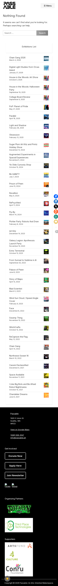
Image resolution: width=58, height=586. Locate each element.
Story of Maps (16, 279)
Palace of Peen (16, 269)
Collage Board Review (19, 97)
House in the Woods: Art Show (23, 77)
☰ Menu (48, 5)
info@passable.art (18, 438)
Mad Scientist (15, 288)
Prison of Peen (16, 183)
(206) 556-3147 (17, 435)
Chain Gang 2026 (17, 57)
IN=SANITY (14, 174)
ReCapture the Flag (18, 337)
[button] (56, 196)
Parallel (12, 116)
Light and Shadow (17, 125)
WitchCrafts (14, 327)
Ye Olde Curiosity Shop (20, 164)
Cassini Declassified (18, 365)
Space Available (16, 374)
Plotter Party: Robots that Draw (24, 221)
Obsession (14, 135)
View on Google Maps (19, 430)
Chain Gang (14, 346)
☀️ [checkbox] (7, 578)
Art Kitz (12, 231)
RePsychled (15, 202)
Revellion (13, 193)
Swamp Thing (15, 318)
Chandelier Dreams (18, 394)
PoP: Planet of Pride (18, 106)
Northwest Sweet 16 (19, 355)
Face (11, 308)
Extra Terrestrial (16, 250)
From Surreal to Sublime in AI (22, 260)
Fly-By (12, 212)
